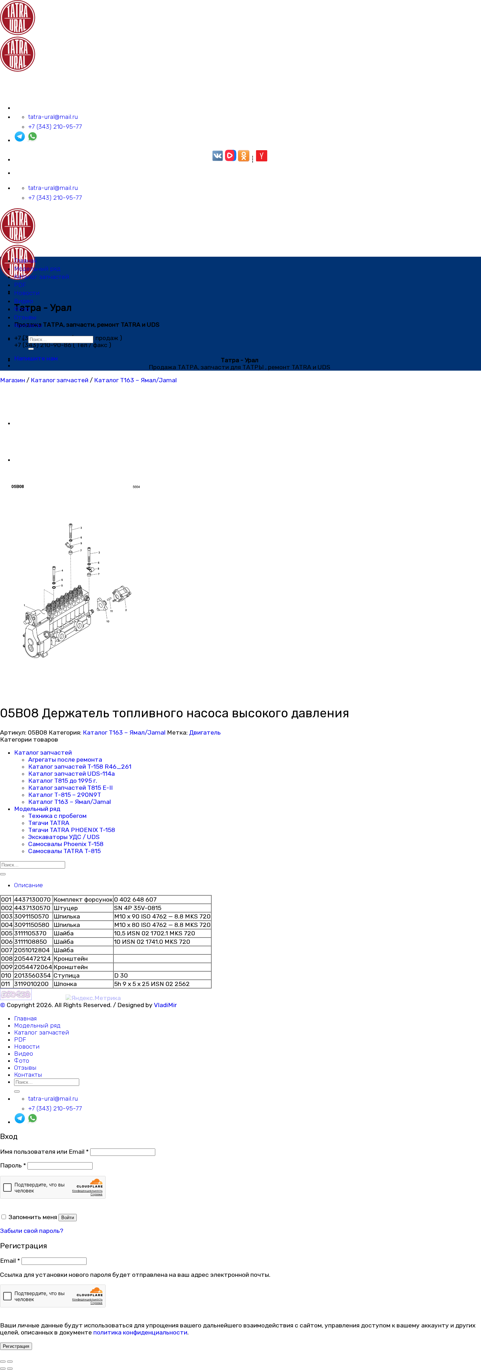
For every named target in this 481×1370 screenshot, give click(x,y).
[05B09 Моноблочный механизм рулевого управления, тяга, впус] (31, 423)
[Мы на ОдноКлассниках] (243, 159)
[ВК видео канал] (231, 159)
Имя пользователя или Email (44, 1151)
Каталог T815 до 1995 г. (62, 780)
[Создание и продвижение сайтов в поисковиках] (16, 997)
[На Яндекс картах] (261, 159)
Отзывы (25, 317)
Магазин (12, 380)
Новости (26, 292)
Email (10, 1260)
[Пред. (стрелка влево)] (3, 1369)
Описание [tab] (28, 885)
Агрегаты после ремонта (65, 759)
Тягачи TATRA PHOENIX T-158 (71, 829)
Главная (25, 260)
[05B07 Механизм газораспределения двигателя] (31, 459)
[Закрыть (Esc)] (3, 1362)
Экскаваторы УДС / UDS (64, 836)
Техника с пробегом (57, 815)
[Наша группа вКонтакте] (217, 159)
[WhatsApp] (32, 139)
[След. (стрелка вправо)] (10, 1369)
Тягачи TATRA (48, 822)
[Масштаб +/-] (10, 1362)
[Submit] (31, 349)
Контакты (28, 325)
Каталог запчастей (41, 276)
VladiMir (165, 1005)
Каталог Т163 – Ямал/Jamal (135, 380)
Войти (67, 1217)
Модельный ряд (37, 268)
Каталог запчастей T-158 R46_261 (79, 766)
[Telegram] (19, 139)
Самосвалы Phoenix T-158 (66, 843)
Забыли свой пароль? (31, 1230)
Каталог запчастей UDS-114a (71, 773)
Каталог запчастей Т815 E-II (70, 787)
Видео (23, 301)
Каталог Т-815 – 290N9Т (64, 794)
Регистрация (16, 1346)
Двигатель (205, 732)
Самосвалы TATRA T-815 (64, 850)
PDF (20, 284)
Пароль (13, 1165)
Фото (21, 309)
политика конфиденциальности (140, 1332)
